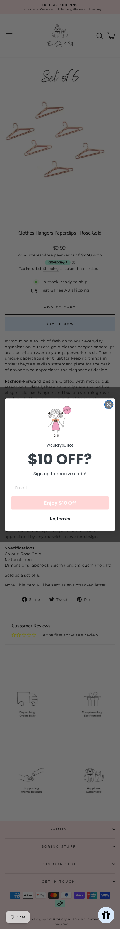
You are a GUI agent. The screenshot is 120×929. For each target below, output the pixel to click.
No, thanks (60, 519)
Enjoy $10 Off (60, 502)
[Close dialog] (109, 404)
